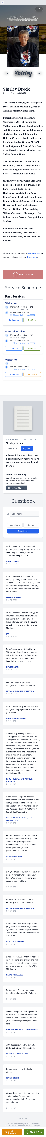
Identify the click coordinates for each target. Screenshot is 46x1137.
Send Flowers (32, 374)
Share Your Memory (16, 488)
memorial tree (33, 252)
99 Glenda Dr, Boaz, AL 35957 (22, 315)
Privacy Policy (16, 1126)
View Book (12, 448)
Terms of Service (30, 1126)
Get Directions (14, 320)
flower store (32, 256)
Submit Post (23, 531)
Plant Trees (32, 320)
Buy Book (27, 448)
